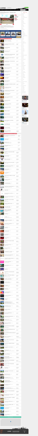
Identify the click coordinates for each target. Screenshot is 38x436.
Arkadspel (23, 14)
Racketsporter (23, 69)
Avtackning (23, 19)
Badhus (22, 20)
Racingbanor (23, 68)
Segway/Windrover (24, 72)
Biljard (22, 24)
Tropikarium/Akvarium (24, 85)
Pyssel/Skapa (23, 67)
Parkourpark (23, 66)
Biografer (23, 25)
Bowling (23, 28)
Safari (22, 70)
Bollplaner (23, 26)
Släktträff (23, 79)
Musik (22, 61)
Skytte (22, 78)
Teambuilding (23, 83)
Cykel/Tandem (23, 29)
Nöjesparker (23, 62)
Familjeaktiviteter (23, 33)
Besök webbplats (16, 16)
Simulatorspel (23, 75)
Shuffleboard (23, 74)
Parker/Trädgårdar (24, 65)
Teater (22, 84)
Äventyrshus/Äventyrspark (24, 17)
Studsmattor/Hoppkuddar (24, 81)
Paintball (23, 64)
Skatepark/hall (23, 76)
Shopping (23, 73)
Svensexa (23, 82)
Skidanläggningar (23, 77)
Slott (22, 80)
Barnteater (23, 22)
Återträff (23, 15)
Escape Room (23, 32)
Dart (22, 30)
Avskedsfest (23, 18)
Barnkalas (23, 21)
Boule (22, 27)
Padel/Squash (23, 63)
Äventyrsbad (23, 16)
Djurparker (23, 31)
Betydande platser (23, 23)
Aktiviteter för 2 (23, 13)
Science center (23, 71)
